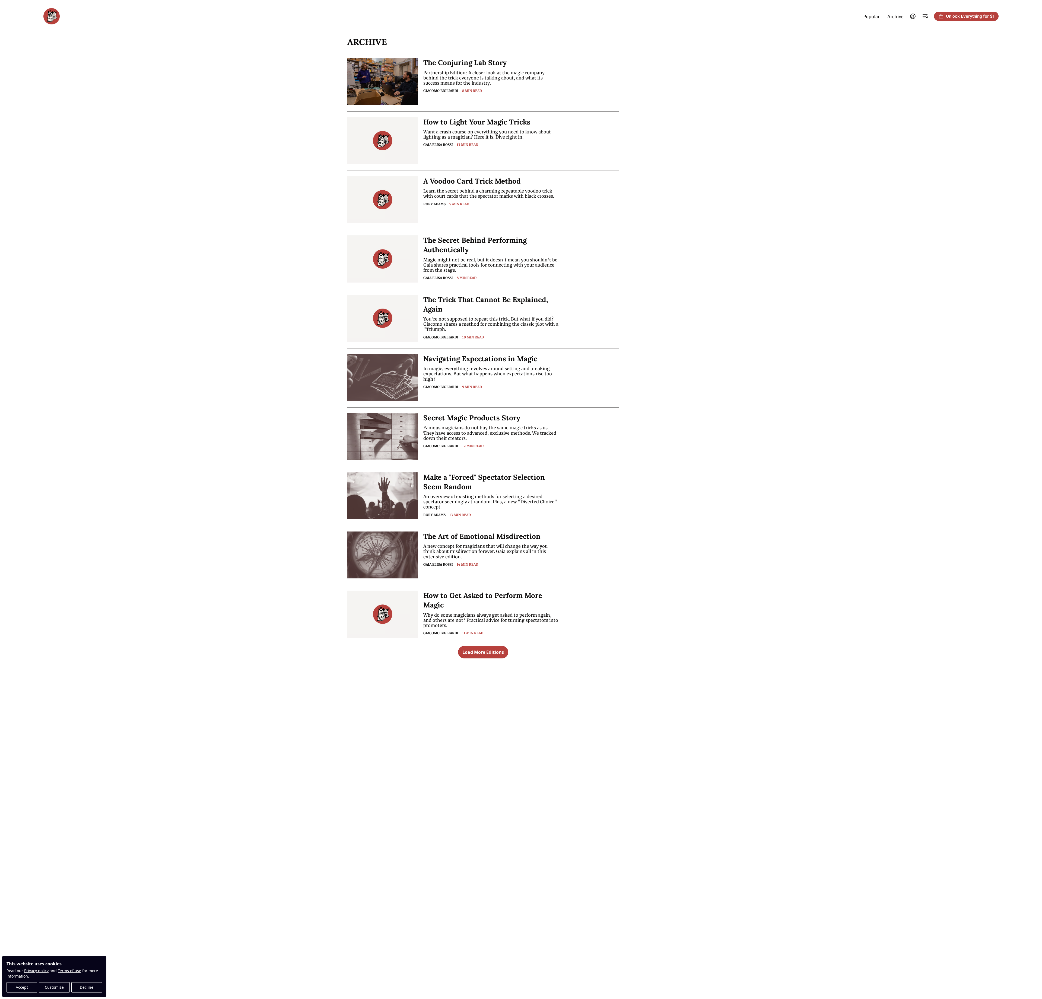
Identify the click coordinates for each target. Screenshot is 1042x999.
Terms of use (69, 970)
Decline (86, 987)
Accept (22, 987)
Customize (54, 987)
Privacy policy (36, 970)
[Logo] (51, 16)
